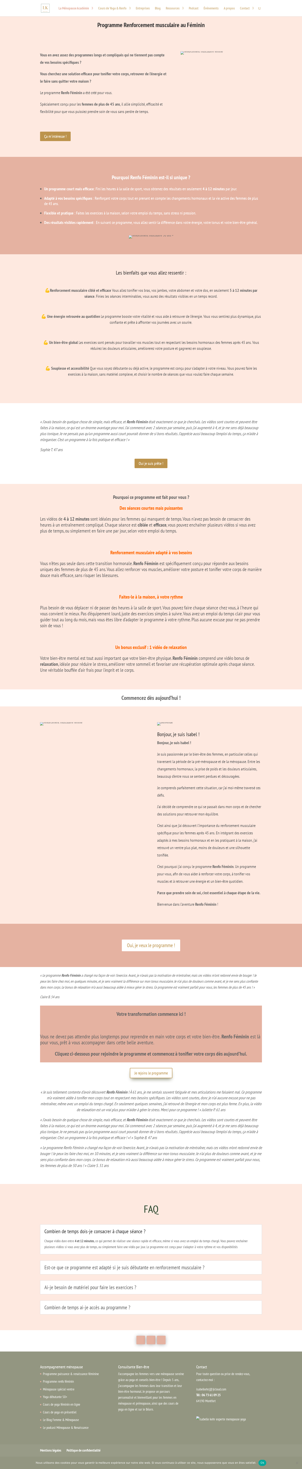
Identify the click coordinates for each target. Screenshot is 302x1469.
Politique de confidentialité (83, 1450)
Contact (245, 8)
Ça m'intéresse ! (55, 136)
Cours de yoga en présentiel (59, 1412)
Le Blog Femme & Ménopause (61, 1420)
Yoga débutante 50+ (55, 1397)
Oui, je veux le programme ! (151, 945)
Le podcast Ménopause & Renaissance (66, 1427)
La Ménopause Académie (74, 8)
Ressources (173, 8)
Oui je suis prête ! (151, 463)
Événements (211, 8)
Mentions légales (50, 1450)
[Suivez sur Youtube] (151, 1340)
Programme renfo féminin (58, 1381)
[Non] (297, 1463)
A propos (229, 8)
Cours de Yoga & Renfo (112, 8)
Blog (158, 8)
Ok (262, 1462)
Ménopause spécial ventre (58, 1389)
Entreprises (143, 8)
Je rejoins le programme (151, 1073)
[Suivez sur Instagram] (161, 1340)
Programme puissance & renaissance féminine (71, 1374)
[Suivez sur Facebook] (140, 1340)
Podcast (193, 8)
